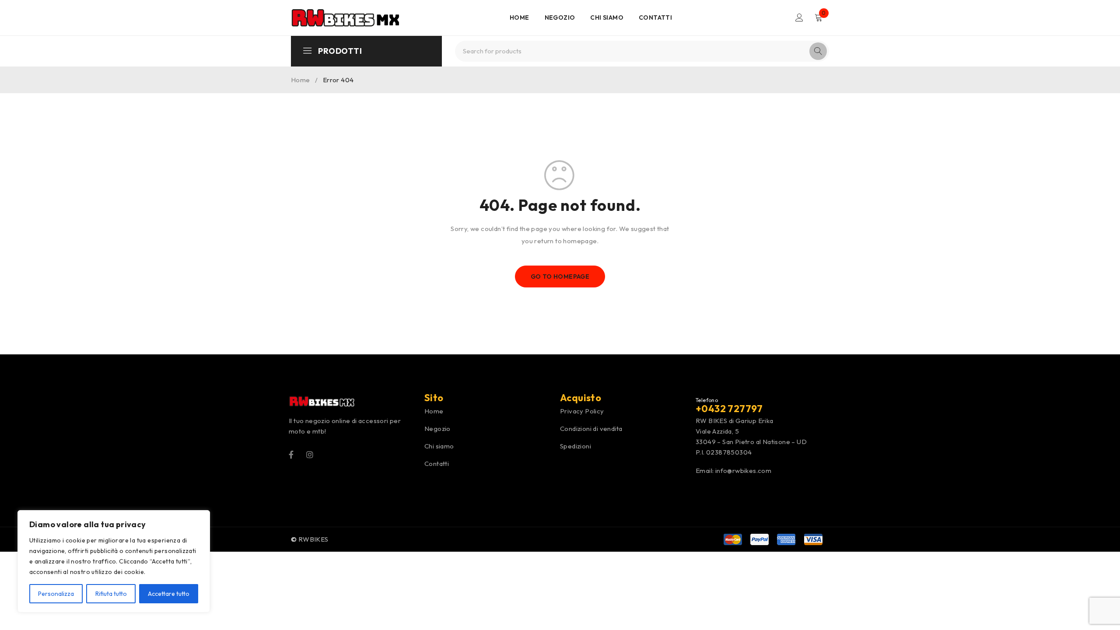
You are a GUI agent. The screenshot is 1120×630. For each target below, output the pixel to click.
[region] (114, 561)
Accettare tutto (168, 594)
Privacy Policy (582, 411)
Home (300, 80)
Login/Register (799, 17)
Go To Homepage (560, 276)
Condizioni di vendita (591, 428)
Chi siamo (439, 446)
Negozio (437, 428)
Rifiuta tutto (111, 594)
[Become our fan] (291, 454)
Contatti (436, 463)
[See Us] (309, 454)
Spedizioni (575, 446)
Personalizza (56, 594)
